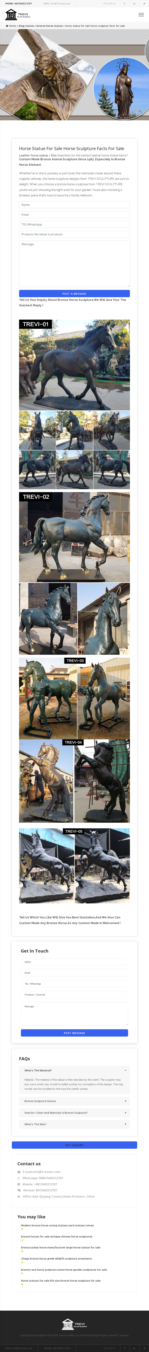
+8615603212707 (18, 3)
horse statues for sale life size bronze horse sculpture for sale (60, 1280)
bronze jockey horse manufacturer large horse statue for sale (60, 1247)
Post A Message (74, 293)
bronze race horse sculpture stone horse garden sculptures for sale (64, 1269)
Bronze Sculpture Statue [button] (40, 1101)
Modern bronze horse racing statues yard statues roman (57, 1225)
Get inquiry (74, 1145)
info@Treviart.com (57, 3)
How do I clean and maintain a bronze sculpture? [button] (56, 1112)
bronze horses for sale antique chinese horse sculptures (56, 1236)
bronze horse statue (50, 26)
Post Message (74, 1033)
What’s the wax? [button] (35, 1124)
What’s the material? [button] (38, 1070)
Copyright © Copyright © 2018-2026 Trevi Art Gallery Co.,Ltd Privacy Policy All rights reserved (68, 1335)
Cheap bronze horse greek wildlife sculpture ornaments (56, 1258)
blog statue (26, 26)
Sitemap (124, 1335)
